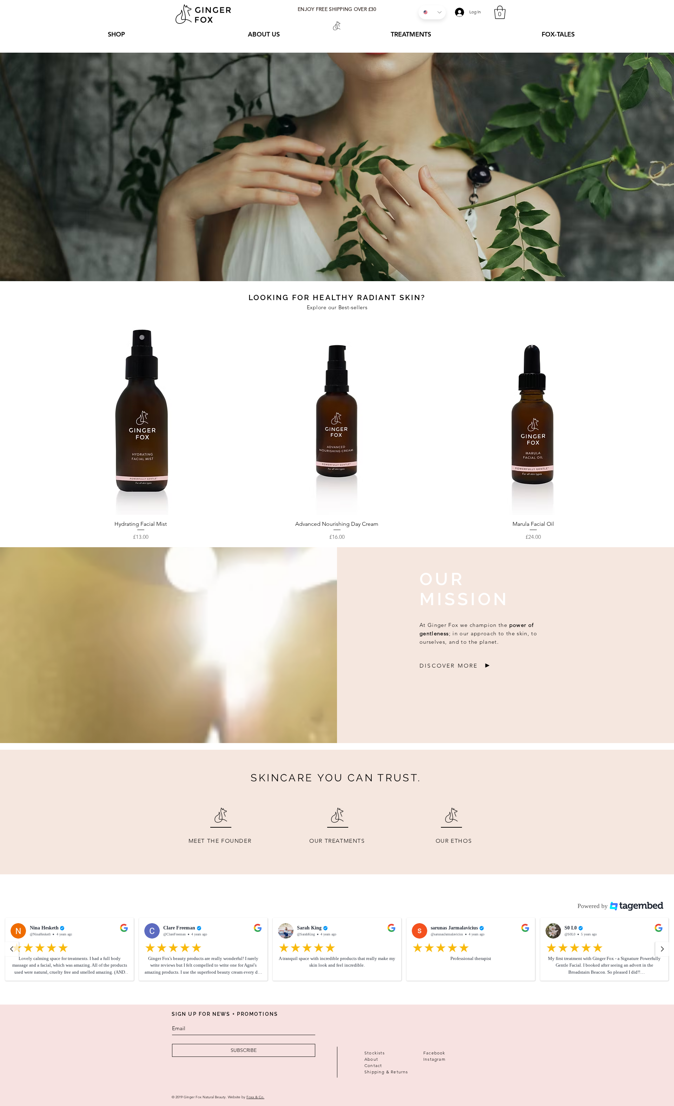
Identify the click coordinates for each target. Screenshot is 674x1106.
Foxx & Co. (255, 1097)
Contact (373, 1065)
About (371, 1059)
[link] (499, 12)
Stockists (374, 1052)
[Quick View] (140, 417)
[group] (337, 430)
